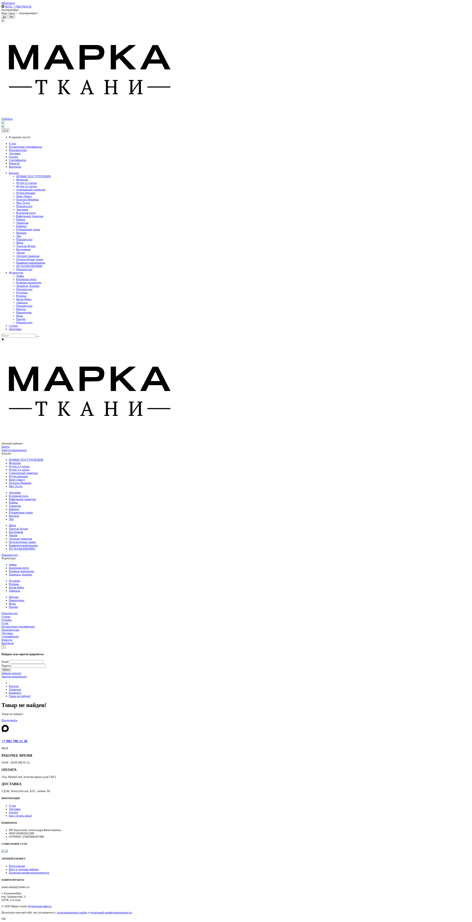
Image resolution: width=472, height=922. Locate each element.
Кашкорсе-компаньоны (30, 262)
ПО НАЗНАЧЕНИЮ (29, 266)
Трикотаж (22, 222)
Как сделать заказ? (20, 815)
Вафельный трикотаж (29, 216)
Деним (20, 252)
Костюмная (23, 249)
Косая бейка (23, 299)
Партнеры (15, 329)
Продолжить (9, 720)
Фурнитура (16, 272)
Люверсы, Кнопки (27, 285)
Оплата (13, 156)
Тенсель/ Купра (25, 246)
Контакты (15, 166)
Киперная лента (26, 279)
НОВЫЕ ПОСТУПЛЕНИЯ (33, 176)
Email (4, 661)
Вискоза (21, 232)
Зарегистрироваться (14, 450)
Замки (20, 276)
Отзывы (6, 619)
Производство (18, 150)
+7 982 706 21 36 (14, 741)
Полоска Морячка (27, 199)
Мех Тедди (23, 202)
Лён (18, 236)
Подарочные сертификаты (25, 146)
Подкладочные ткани (29, 259)
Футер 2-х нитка (26, 183)
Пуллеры (21, 292)
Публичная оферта (39, 906)
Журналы (22, 179)
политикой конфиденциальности (111, 912)
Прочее (20, 319)
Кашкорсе (15, 692)
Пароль (6, 665)
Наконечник (24, 312)
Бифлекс (21, 226)
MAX (17, 6)
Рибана (20, 219)
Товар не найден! (20, 696)
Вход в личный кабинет (24, 869)
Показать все (24, 206)
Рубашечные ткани (28, 229)
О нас (12, 143)
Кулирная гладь (26, 212)
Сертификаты (17, 160)
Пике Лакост (24, 196)
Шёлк (19, 242)
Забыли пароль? (11, 673)
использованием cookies (72, 912)
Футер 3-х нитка (26, 186)
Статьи (13, 325)
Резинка (21, 295)
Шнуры (21, 309)
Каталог (14, 173)
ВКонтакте (8, 3)
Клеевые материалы (28, 282)
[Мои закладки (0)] (2, 20)
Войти (5, 446)
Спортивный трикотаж (30, 189)
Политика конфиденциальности (29, 872)
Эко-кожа (22, 209)
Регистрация (17, 866)
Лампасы (22, 302)
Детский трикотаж (27, 256)
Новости (14, 163)
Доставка (14, 153)
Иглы (19, 315)
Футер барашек (25, 192)
